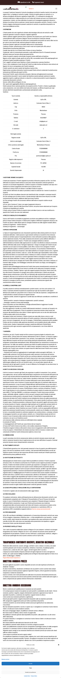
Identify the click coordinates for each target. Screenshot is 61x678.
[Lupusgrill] (30, 8)
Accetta (30, 663)
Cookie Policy (27, 676)
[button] (58, 645)
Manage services (5, 659)
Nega (30, 668)
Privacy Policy (34, 676)
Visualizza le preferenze (30, 672)
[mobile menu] (56, 8)
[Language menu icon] (17, 8)
